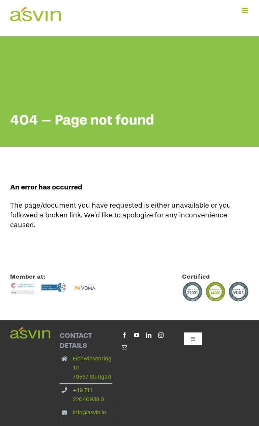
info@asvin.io (89, 412)
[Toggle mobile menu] (245, 10)
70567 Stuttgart (92, 377)
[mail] (124, 347)
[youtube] (136, 335)
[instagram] (161, 335)
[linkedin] (148, 335)
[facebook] (124, 335)
